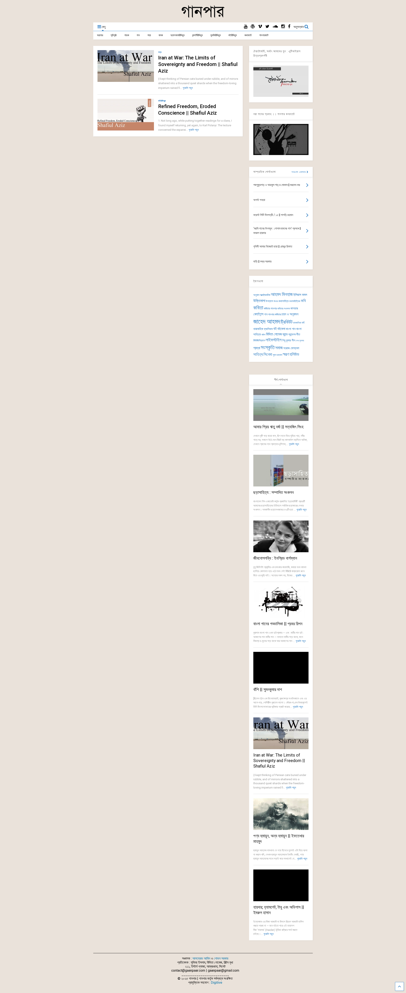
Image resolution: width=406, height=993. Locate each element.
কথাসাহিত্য (284, 301)
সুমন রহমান (277, 354)
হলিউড (294, 354)
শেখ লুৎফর (300, 340)
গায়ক (126, 35)
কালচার (294, 308)
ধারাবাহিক (258, 329)
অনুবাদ (256, 295)
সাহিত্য (258, 354)
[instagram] (283, 26)
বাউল (263, 334)
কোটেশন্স (258, 314)
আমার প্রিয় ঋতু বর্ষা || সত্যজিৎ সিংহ (278, 426)
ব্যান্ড (285, 334)
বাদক (161, 35)
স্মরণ (286, 354)
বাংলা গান (291, 329)
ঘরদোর (100, 35)
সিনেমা (267, 354)
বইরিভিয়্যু (232, 35)
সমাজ (279, 347)
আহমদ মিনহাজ (282, 294)
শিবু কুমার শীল (288, 340)
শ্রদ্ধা (256, 348)
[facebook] (289, 26)
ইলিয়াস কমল (300, 295)
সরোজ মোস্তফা (291, 348)
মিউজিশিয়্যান (259, 340)
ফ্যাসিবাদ (268, 329)
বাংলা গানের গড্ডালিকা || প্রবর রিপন (277, 623)
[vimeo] (260, 26)
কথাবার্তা (248, 35)
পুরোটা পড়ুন (188, 87)
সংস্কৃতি (268, 347)
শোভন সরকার (221, 958)
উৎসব (276, 301)
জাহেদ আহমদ (266, 321)
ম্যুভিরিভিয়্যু (215, 35)
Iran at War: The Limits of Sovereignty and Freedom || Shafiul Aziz (197, 64)
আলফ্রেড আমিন (201, 958)
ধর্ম (303, 322)
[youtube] (245, 26)
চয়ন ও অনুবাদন (290, 314)
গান (138, 35)
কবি (303, 300)
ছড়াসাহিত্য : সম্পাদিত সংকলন (273, 492)
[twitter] (267, 26)
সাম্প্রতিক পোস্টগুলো (264, 171)
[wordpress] (253, 26)
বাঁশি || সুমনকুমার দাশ (267, 689)
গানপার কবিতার (274, 314)
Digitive (216, 983)
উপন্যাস (269, 301)
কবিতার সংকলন (283, 308)
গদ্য (149, 35)
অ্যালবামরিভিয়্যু (177, 35)
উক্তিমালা (259, 301)
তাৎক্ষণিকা (297, 322)
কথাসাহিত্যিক (294, 301)
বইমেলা (281, 329)
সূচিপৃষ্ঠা (114, 35)
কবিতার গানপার (270, 308)
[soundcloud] (275, 26)
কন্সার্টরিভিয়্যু (197, 35)
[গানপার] (203, 17)
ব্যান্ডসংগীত (294, 334)
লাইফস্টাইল (273, 340)
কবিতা (258, 308)
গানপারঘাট (263, 35)
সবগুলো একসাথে (299, 172)
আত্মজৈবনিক (265, 295)
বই (275, 329)
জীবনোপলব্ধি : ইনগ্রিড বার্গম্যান (275, 558)
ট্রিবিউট (286, 322)
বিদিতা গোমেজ (274, 334)
